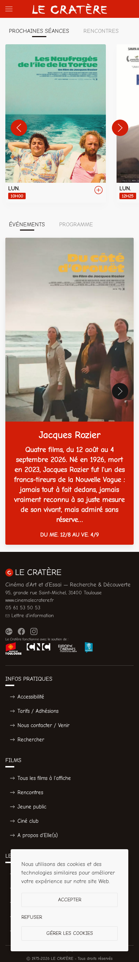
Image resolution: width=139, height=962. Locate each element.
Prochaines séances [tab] (39, 31)
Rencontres (30, 792)
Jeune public (31, 807)
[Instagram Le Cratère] (33, 631)
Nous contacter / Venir (43, 725)
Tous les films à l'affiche (44, 778)
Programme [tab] (76, 224)
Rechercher (30, 739)
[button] (8, 9)
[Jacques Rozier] (69, 391)
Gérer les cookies (69, 933)
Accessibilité (30, 697)
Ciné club (27, 821)
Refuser (31, 917)
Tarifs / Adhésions (37, 711)
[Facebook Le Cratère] (21, 631)
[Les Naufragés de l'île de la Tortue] (55, 123)
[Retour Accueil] (69, 9)
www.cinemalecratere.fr (29, 600)
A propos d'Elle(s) (37, 835)
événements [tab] (27, 224)
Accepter (69, 900)
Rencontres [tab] (101, 31)
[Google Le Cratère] (8, 631)
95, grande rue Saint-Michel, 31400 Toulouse (53, 593)
